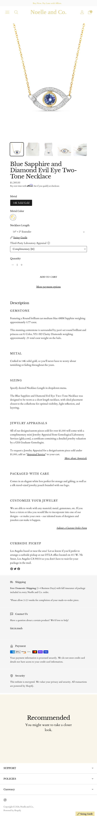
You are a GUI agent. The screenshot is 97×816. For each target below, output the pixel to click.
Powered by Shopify (12, 810)
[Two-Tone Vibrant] (13, 217)
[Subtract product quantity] (21, 265)
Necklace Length (20, 225)
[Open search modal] (16, 12)
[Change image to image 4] (64, 149)
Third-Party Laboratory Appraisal (28, 243)
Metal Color (17, 211)
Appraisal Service (36, 454)
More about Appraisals (76, 458)
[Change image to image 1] (16, 149)
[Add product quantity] (12, 265)
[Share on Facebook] (18, 568)
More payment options (48, 286)
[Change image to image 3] (48, 149)
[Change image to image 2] (32, 149)
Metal (13, 196)
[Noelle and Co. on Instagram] (5, 800)
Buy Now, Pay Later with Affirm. (47, 3)
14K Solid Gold (21, 203)
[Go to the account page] (82, 12)
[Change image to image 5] (80, 149)
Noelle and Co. (26, 806)
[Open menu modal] (7, 12)
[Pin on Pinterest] (11, 568)
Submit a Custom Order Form (72, 528)
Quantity (15, 258)
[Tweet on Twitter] (15, 568)
